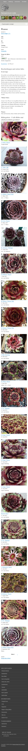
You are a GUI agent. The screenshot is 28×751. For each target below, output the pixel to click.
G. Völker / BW (4, 167)
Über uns (3, 715)
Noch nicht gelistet (5, 679)
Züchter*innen (5, 717)
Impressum (4, 726)
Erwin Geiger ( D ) (5, 33)
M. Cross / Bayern (5, 221)
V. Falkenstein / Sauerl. (6, 567)
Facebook (3, 745)
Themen (3, 687)
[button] (14, 141)
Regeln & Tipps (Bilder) (6, 709)
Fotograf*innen (5, 701)
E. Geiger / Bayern (5, 435)
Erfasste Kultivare (5, 670)
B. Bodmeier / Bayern (6, 274)
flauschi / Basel (4, 513)
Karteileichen (4, 673)
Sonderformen (5, 684)
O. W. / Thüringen (5, 408)
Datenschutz (4, 723)
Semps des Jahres (5, 658)
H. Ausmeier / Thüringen (7, 248)
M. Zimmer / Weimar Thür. (7, 301)
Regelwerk (4, 706)
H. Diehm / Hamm (5, 381)
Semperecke (4, 712)
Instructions (17, 1)
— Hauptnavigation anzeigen (7, 24)
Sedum (5, 1)
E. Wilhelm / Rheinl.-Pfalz (7, 194)
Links (3, 704)
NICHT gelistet (5, 692)
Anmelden (24, 1)
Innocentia (3, 51)
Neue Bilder (4, 676)
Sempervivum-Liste (8, 13)
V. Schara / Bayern (5, 142)
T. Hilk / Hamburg (5, 355)
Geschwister (4, 64)
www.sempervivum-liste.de (19, 744)
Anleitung (11, 1)
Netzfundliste (4, 695)
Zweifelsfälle (4, 689)
